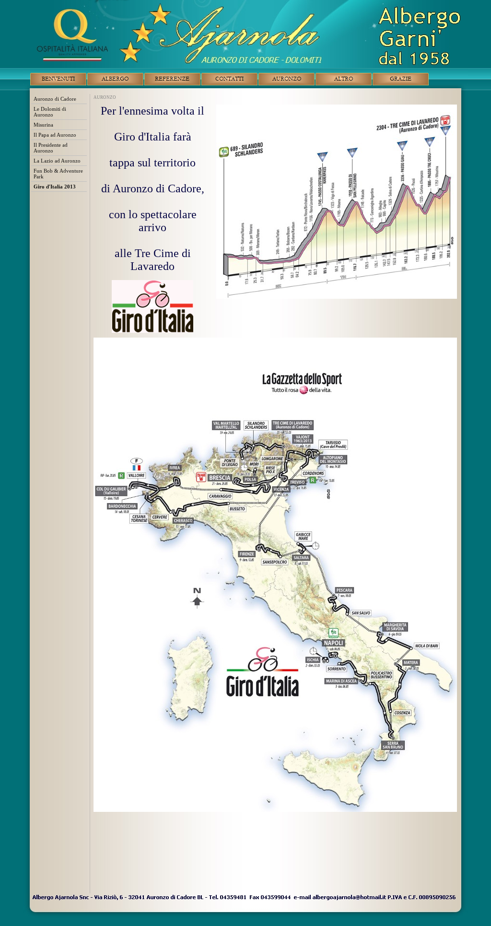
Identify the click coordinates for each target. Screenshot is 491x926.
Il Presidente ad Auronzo (51, 147)
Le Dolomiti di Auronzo (50, 111)
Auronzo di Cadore (55, 99)
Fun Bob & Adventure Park (58, 173)
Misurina (43, 125)
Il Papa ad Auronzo (55, 135)
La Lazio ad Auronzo (57, 161)
